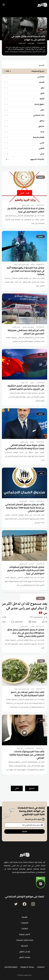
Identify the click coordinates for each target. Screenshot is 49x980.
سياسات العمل (24, 957)
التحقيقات (24, 922)
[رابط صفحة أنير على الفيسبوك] (24, 904)
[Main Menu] (4, 5)
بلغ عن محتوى (24, 951)
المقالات (24, 928)
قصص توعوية (24, 934)
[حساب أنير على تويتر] (16, 904)
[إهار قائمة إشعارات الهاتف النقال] (10, 5)
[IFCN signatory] (40, 882)
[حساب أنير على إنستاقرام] (33, 904)
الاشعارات (40, 966)
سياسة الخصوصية (27, 966)
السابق (31, 788)
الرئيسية (24, 917)
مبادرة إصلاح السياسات (24, 939)
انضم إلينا (24, 945)
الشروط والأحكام (11, 966)
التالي (17, 788)
